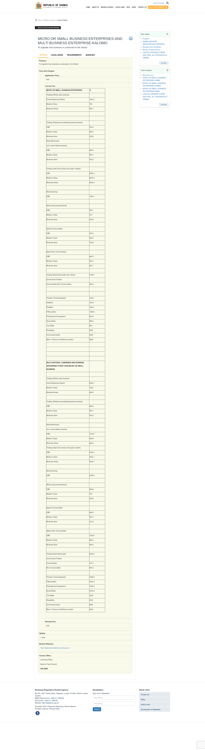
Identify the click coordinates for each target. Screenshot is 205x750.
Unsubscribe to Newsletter (151, 709)
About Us (95, 7)
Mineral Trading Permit (151, 49)
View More (164, 63)
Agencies (90, 55)
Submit (97, 709)
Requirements (74, 55)
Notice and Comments (157, 7)
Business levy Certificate (152, 47)
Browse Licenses (107, 7)
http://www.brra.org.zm (50, 703)
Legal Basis (57, 55)
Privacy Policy (54, 708)
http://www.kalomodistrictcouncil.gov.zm (55, 648)
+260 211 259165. (57, 698)
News (134, 7)
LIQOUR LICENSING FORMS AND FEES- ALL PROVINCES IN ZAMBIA (155, 55)
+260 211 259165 (51, 700)
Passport (146, 38)
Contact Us (142, 7)
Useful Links (120, 7)
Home (88, 7)
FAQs (128, 7)
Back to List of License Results (48, 28)
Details (43, 55)
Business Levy (148, 75)
